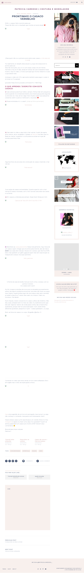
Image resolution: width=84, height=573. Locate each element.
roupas (34, 451)
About (14, 569)
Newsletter (70, 300)
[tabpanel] (66, 260)
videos (29, 13)
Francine (34, 134)
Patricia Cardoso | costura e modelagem (42, 9)
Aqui (6, 414)
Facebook (57, 302)
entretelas (26, 451)
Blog (18, 13)
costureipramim (15, 451)
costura (23, 13)
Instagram (8, 422)
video (40, 451)
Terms (4, 569)
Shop (9, 569)
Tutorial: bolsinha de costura (16, 476)
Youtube (63, 300)
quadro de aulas (39, 476)
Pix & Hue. (79, 569)
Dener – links (67, 272)
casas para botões (21, 247)
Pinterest (63, 302)
